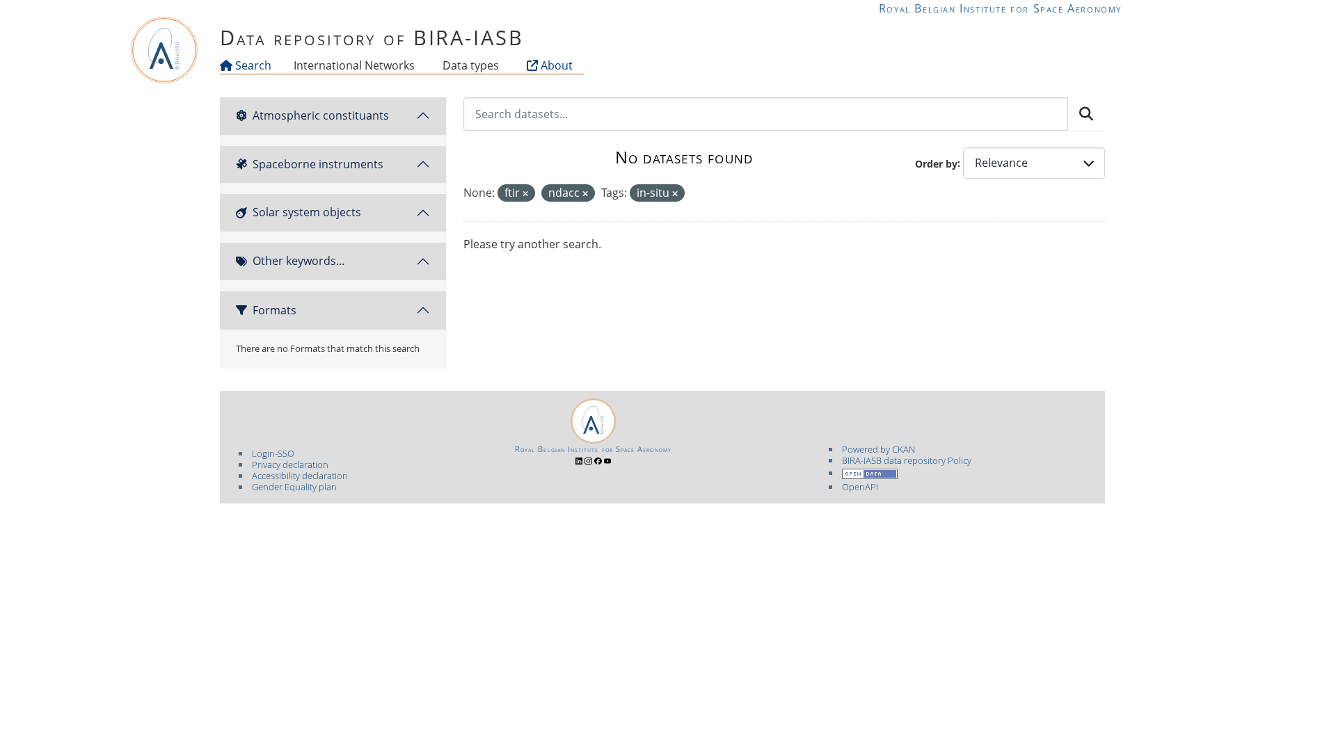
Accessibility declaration (300, 475)
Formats (274, 310)
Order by (936, 163)
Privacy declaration (290, 464)
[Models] (417, 65)
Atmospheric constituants (321, 115)
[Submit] (1086, 114)
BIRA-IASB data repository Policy (906, 460)
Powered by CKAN (878, 449)
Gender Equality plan (294, 487)
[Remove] (525, 193)
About (555, 65)
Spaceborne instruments (318, 164)
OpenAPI (860, 487)
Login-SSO (273, 453)
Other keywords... (298, 260)
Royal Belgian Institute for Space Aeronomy (1000, 8)
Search (251, 65)
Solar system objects (307, 212)
